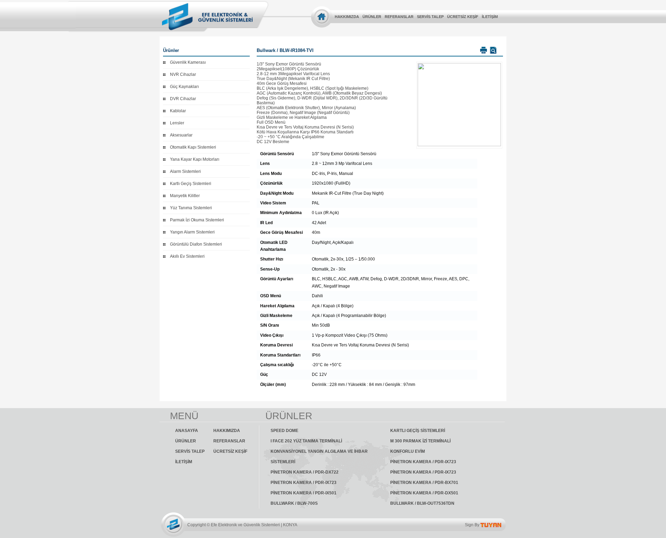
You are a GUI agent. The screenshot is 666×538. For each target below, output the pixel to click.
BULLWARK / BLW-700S (294, 503)
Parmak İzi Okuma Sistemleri (197, 220)
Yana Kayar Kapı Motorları (194, 159)
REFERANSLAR (399, 17)
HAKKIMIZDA (347, 17)
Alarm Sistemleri (185, 171)
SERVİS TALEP (430, 17)
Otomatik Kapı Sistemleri (193, 147)
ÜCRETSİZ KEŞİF (462, 17)
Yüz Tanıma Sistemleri (191, 207)
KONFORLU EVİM (407, 451)
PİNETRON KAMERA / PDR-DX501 (424, 493)
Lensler (177, 123)
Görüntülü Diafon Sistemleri (196, 244)
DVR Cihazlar (183, 98)
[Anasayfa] (322, 16)
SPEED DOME (284, 430)
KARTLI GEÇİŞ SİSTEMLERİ (417, 430)
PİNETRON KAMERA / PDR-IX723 (423, 461)
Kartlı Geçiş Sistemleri (190, 183)
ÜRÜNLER (371, 17)
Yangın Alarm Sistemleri (192, 232)
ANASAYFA (186, 430)
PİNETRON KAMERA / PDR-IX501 (303, 493)
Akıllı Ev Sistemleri (187, 256)
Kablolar (178, 110)
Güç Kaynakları (184, 86)
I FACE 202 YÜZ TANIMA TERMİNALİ (306, 441)
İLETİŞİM (490, 17)
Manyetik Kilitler (185, 195)
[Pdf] (492, 50)
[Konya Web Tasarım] (490, 524)
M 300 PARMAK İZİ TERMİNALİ (420, 441)
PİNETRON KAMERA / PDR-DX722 (305, 472)
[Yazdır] (482, 50)
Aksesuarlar (181, 135)
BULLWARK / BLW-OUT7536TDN (422, 503)
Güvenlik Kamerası (188, 62)
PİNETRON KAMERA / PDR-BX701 (424, 482)
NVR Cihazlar (183, 74)
